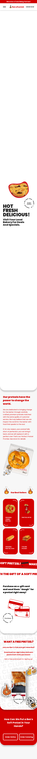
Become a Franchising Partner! (19, 1)
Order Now (30, 7)
